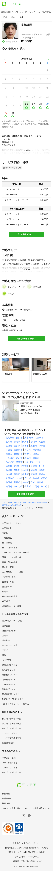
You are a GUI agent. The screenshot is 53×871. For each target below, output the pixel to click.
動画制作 (6, 640)
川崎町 (17, 482)
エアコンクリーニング (11, 523)
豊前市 (33, 445)
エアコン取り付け (9, 528)
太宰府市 (18, 453)
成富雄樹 (17, 505)
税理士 (5, 591)
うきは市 (10, 458)
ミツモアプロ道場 (9, 767)
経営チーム (7, 798)
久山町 (42, 466)
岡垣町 (33, 470)
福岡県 (45, 502)
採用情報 (6, 803)
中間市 (42, 445)
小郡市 (9, 449)
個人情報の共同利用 (36, 852)
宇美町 (38, 462)
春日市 (27, 449)
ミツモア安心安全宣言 (11, 738)
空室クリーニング (9, 586)
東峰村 (42, 474)
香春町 (36, 478)
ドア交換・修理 (8, 577)
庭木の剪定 (7, 542)
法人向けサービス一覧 (11, 723)
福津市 (36, 453)
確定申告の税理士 (9, 596)
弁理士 (5, 635)
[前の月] (4, 58)
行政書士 (6, 626)
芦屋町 (17, 470)
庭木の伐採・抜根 (9, 547)
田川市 (25, 441)
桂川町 (25, 474)
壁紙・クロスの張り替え (12, 557)
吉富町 (27, 486)
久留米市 (39, 437)
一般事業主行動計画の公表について (26, 861)
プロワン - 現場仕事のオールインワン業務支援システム (26, 808)
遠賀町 (42, 470)
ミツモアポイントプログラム (26, 857)
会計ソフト (7, 660)
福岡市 (19, 437)
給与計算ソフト (8, 670)
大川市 (17, 445)
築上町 (44, 486)
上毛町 (36, 486)
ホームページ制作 (9, 645)
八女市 (42, 441)
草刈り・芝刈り (8, 567)
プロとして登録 (8, 758)
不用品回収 (7, 538)
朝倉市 (36, 458)
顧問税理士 (7, 601)
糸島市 (19, 462)
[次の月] (48, 58)
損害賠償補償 (8, 743)
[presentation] (5, 17)
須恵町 (25, 466)
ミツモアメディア (9, 733)
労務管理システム (9, 689)
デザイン (6, 650)
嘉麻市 (27, 458)
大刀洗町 (10, 478)
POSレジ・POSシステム (12, 699)
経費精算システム (9, 674)
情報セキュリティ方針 (17, 852)
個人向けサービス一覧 (11, 718)
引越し (5, 533)
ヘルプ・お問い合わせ (11, 728)
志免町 (17, 466)
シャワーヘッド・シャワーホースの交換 (25, 502)
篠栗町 (9, 466)
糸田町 (9, 482)
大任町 (25, 482)
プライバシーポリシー (30, 843)
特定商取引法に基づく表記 (16, 847)
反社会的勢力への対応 (38, 847)
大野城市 (37, 449)
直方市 (9, 441)
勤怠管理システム (9, 665)
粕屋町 (9, 470)
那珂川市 (28, 462)
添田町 (44, 478)
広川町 (27, 478)
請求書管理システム (10, 694)
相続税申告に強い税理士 (12, 606)
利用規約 (16, 843)
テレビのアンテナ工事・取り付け (16, 552)
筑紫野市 (18, 449)
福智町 (40, 482)
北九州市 (10, 437)
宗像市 (9, 453)
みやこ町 (18, 486)
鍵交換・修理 (8, 582)
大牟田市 (28, 437)
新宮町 (33, 466)
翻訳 (4, 655)
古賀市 (27, 453)
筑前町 (33, 474)
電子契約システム (9, 679)
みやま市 (10, 462)
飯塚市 (17, 441)
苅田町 (9, 486)
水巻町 (25, 470)
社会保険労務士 (8, 630)
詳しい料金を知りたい (26, 234)
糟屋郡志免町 (7, 505)
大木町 (19, 478)
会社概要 (6, 793)
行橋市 (25, 445)
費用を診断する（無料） (26, 339)
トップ (4, 502)
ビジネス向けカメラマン (12, 621)
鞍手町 (17, 474)
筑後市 (9, 445)
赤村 (32, 482)
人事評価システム (9, 684)
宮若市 (19, 458)
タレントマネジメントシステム (15, 704)
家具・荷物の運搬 (9, 562)
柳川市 (33, 441)
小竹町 (9, 474)
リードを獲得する (9, 762)
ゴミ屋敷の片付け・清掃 (12, 572)
